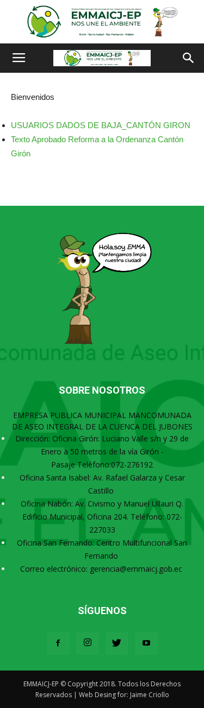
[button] (189, 58)
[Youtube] (146, 643)
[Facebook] (58, 643)
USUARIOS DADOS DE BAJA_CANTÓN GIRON (100, 125)
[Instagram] (87, 643)
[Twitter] (117, 643)
